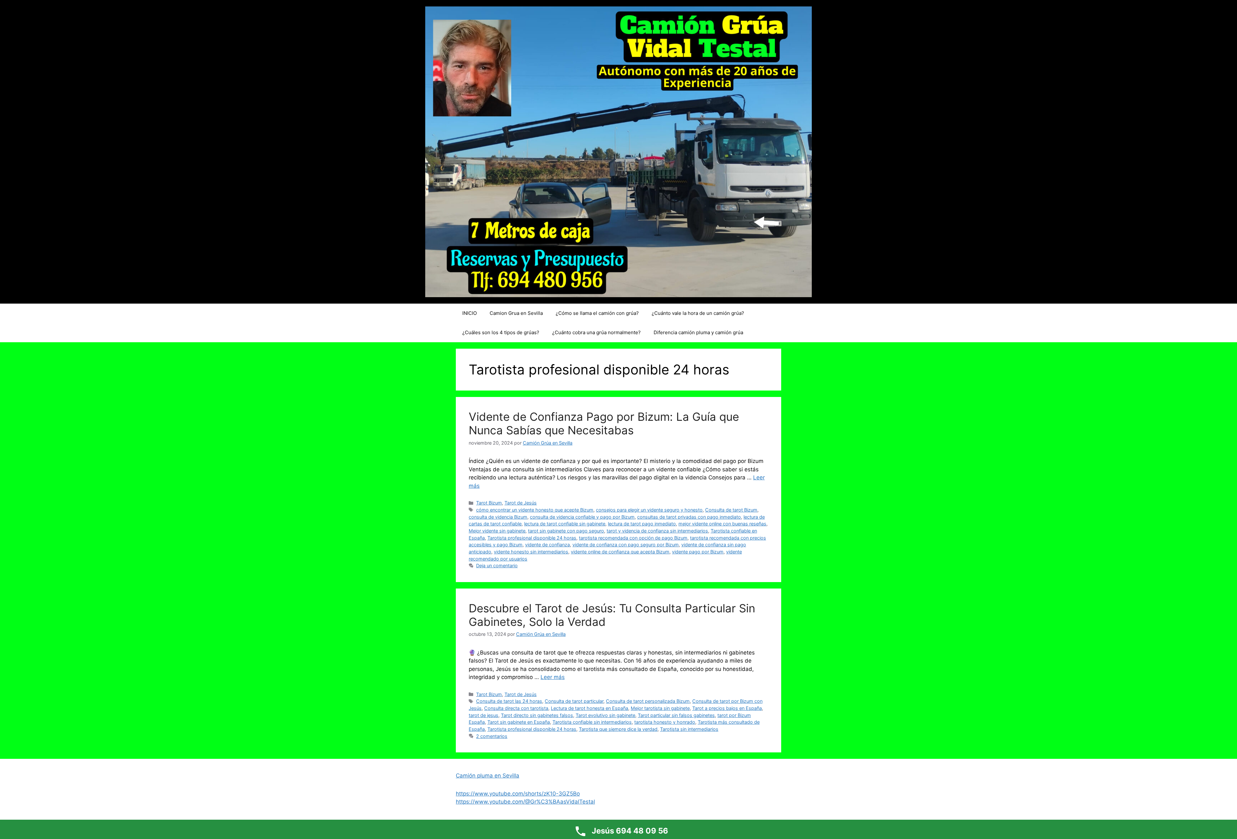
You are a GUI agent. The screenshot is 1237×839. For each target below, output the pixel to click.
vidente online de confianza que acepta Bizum (620, 551)
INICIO (469, 313)
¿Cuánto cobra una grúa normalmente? (596, 332)
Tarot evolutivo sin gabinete (605, 715)
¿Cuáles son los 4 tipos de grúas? (500, 332)
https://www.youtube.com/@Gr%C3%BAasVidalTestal (525, 801)
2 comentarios (491, 736)
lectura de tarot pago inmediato (642, 523)
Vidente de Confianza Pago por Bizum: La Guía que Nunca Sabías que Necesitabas (604, 423)
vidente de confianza (547, 544)
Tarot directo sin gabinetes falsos (537, 715)
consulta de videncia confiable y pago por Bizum (582, 517)
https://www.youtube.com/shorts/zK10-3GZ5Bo (518, 793)
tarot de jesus (483, 715)
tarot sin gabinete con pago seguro (566, 530)
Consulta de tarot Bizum (731, 510)
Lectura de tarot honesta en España (589, 708)
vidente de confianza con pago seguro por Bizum (625, 544)
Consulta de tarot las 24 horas (509, 701)
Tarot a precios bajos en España (727, 708)
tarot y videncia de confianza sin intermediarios (657, 530)
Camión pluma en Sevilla (487, 775)
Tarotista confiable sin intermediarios (592, 722)
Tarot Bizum (489, 502)
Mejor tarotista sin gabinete (660, 708)
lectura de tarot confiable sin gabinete (564, 523)
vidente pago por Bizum (698, 551)
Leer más (553, 677)
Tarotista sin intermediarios (689, 729)
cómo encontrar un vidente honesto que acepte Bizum (534, 510)
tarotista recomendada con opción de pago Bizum (633, 538)
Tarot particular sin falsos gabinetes (676, 715)
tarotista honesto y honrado (664, 722)
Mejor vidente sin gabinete (497, 530)
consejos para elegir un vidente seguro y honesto (649, 510)
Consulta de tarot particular (574, 701)
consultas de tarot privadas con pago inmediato (689, 517)
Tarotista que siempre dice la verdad (618, 729)
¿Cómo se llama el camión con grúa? (597, 313)
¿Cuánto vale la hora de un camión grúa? (698, 313)
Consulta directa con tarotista (516, 708)
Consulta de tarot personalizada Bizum (648, 701)
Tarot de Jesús (520, 502)
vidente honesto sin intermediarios (531, 551)
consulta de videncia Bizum (498, 517)
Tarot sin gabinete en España (518, 722)
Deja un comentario (497, 565)
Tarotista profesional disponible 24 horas (531, 538)
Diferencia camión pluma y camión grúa (698, 332)
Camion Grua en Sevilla (516, 313)
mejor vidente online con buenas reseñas (722, 523)
